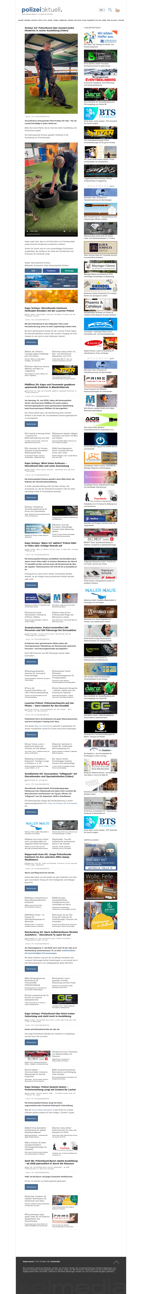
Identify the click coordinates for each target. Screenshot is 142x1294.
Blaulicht (114, 20)
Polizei (84, 20)
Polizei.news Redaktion (42, 116)
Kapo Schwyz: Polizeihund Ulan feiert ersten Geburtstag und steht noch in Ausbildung (50, 1014)
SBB (75, 20)
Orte (45, 20)
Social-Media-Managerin (42, 1110)
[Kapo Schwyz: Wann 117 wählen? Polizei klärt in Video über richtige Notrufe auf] (51, 550)
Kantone (34, 20)
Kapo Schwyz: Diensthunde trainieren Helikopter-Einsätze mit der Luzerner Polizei (49, 309)
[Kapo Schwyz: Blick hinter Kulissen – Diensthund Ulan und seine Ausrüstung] (51, 470)
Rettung (98, 20)
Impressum (28, 1261)
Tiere (108, 20)
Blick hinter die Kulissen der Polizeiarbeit (60, 803)
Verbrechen (63, 20)
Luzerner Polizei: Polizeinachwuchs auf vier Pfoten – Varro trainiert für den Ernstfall (49, 704)
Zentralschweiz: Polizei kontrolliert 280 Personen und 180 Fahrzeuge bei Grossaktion (50, 628)
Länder (49, 20)
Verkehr (70, 20)
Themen (55, 20)
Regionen (27, 20)
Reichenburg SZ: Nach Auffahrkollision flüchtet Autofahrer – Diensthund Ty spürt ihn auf (51, 933)
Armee (104, 20)
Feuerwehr (90, 20)
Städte (40, 20)
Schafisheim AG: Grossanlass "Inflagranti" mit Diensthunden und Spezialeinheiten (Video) (51, 775)
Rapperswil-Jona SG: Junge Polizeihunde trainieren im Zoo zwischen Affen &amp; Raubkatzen (48, 857)
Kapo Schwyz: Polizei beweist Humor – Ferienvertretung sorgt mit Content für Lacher (50, 1088)
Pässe (79, 20)
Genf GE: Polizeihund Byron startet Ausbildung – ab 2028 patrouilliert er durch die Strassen (51, 1162)
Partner (121, 20)
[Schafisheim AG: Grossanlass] (51, 780)
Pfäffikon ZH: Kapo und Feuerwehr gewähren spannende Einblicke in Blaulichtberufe (50, 385)
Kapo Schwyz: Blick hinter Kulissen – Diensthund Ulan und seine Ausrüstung (47, 464)
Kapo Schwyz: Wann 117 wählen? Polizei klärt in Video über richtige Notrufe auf (50, 544)
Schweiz (21, 20)
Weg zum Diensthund (43, 726)
